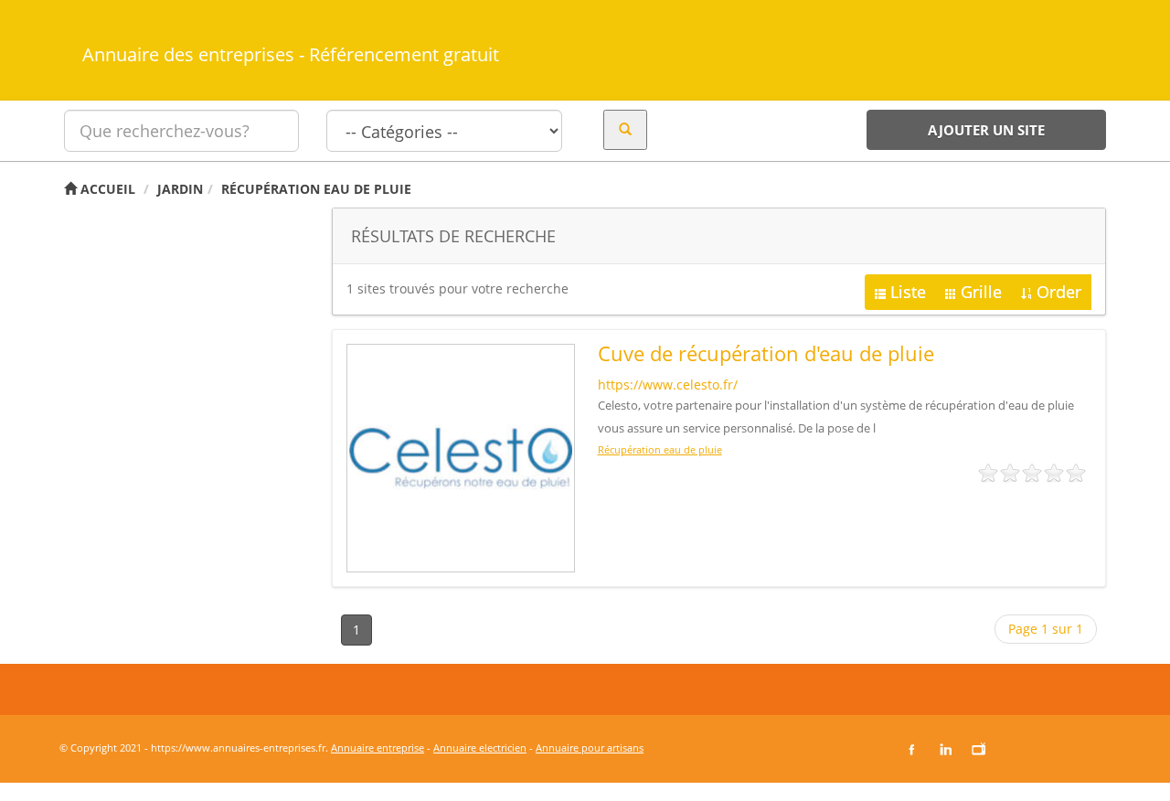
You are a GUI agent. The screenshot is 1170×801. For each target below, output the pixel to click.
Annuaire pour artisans (590, 747)
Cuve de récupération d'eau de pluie (766, 353)
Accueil (106, 189)
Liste (908, 292)
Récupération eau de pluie (316, 189)
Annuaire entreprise (377, 747)
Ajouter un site (986, 130)
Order (1059, 292)
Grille (981, 292)
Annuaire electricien (479, 747)
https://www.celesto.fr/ (668, 384)
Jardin (180, 189)
